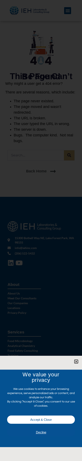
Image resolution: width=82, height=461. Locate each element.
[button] (76, 361)
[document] (41, 230)
